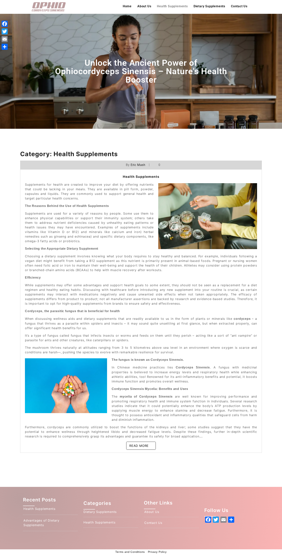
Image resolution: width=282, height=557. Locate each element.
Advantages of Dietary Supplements (41, 522)
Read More (139, 446)
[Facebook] (4, 24)
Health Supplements (172, 6)
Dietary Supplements (209, 6)
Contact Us (239, 6)
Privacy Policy (157, 551)
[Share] (4, 47)
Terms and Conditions (130, 551)
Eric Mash (138, 165)
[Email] (4, 39)
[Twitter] (4, 31)
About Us (144, 6)
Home (127, 6)
